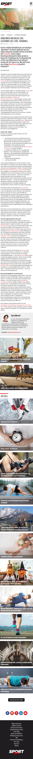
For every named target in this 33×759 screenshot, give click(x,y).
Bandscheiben (5, 265)
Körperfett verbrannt (6, 235)
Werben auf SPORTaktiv (16, 733)
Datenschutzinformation (16, 727)
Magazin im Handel (16, 725)
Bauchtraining (13, 64)
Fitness (9, 35)
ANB (17, 737)
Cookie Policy (16, 731)
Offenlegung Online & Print (16, 735)
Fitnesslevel (7, 53)
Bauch (23, 120)
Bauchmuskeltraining (14, 230)
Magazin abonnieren (16, 723)
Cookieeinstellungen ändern (16, 729)
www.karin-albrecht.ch (14, 332)
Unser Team (16, 741)
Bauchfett (23, 255)
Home (2, 35)
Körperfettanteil (5, 225)
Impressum (16, 743)
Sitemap (17, 745)
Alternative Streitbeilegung (16, 739)
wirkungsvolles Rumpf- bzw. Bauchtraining (15, 169)
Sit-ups (28, 90)
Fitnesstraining (20, 35)
